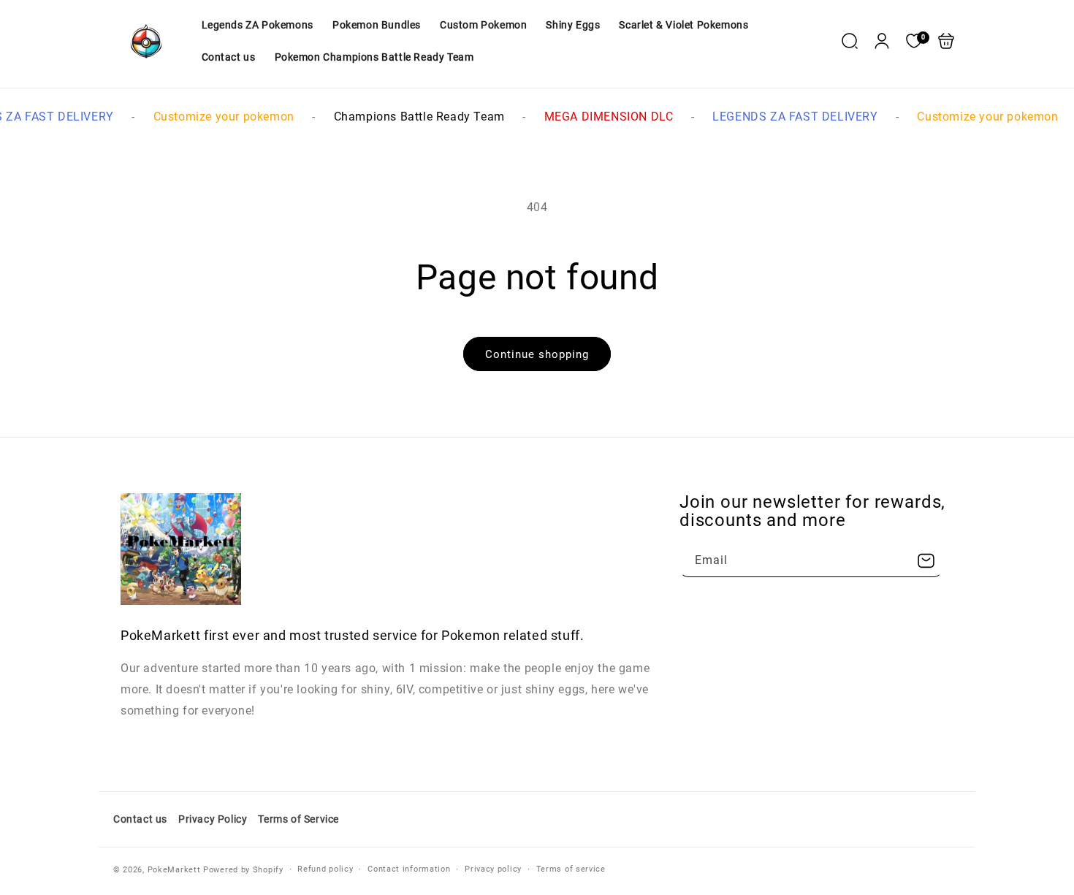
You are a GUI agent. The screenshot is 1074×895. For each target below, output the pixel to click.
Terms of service (571, 869)
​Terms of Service (298, 819)
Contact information (408, 869)
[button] (850, 41)
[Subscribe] (926, 561)
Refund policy (325, 869)
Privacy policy (493, 869)
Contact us (140, 819)
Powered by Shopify (243, 870)
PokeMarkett (174, 870)
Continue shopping (537, 354)
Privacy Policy (212, 819)
